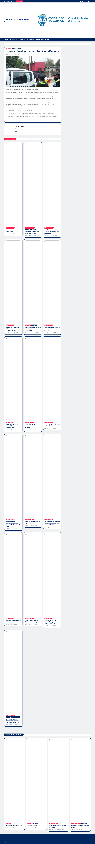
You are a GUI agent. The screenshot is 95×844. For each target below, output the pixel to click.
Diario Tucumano (9, 54)
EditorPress (33, 842)
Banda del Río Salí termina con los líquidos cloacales (13, 621)
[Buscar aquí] (90, 39)
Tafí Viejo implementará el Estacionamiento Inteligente (32, 621)
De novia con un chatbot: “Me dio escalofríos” (13, 230)
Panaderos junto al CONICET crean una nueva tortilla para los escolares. (51, 231)
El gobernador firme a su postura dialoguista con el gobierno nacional (12, 426)
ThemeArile (40, 842)
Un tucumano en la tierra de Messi (14, 825)
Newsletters (30, 39)
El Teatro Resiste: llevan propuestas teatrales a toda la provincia (32, 426)
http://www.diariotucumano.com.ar (25, 128)
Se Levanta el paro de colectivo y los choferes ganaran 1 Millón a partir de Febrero (52, 523)
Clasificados (13, 39)
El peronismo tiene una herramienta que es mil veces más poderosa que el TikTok (13, 720)
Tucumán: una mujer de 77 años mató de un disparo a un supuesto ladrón (33, 328)
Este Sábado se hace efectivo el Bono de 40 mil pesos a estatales (52, 328)
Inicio (6, 44)
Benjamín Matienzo (32, 825)
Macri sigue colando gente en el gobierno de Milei (52, 425)
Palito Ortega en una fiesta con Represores (32, 522)
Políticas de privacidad (42, 39)
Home (6, 39)
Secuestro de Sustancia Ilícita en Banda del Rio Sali (32, 232)
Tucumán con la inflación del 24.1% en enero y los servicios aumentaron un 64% (13, 328)
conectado (12, 730)
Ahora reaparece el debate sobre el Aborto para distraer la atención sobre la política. (52, 621)
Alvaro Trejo (46, 235)
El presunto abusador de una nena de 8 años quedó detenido (20, 44)
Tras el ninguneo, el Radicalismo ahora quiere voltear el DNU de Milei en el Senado (13, 524)
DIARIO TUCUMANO (16, 19)
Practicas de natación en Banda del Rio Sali (80, 826)
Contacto (22, 39)
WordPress (28, 842)
